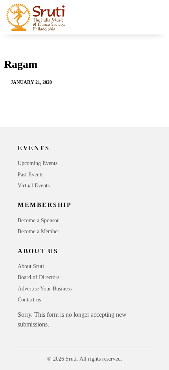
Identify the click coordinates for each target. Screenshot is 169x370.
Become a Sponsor (38, 220)
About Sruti (31, 266)
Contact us (29, 300)
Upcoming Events (37, 163)
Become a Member (38, 231)
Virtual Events (34, 186)
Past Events (30, 175)
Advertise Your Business (45, 289)
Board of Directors (38, 277)
